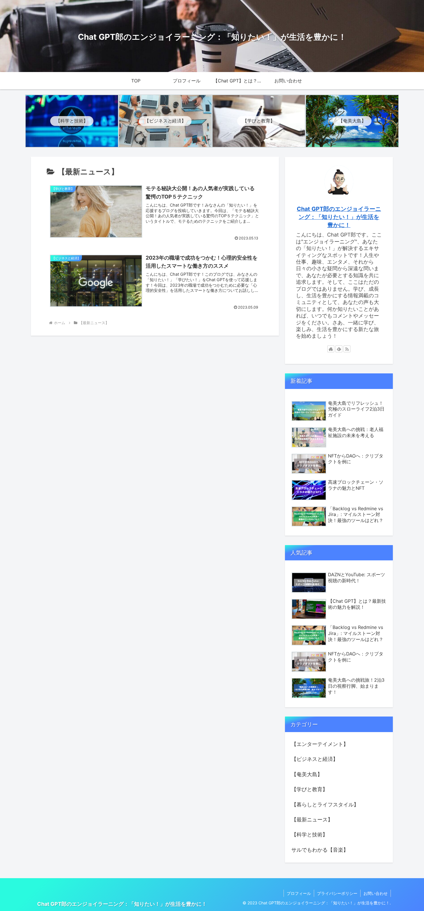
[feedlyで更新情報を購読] (338, 348)
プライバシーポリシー (337, 893)
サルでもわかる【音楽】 (319, 850)
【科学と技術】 (309, 834)
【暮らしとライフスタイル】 (325, 805)
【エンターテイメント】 (319, 744)
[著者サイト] (330, 348)
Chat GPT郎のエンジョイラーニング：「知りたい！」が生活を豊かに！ (339, 216)
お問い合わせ (375, 893)
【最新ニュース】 (312, 820)
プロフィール (299, 893)
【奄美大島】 (306, 774)
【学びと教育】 (309, 789)
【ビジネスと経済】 (314, 759)
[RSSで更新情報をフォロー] (347, 348)
